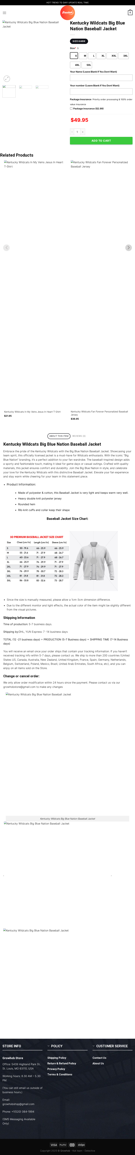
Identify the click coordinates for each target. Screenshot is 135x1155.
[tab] (58, 436)
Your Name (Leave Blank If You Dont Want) (93, 71)
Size (73, 48)
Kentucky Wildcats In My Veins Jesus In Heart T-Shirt (32, 411)
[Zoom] (7, 79)
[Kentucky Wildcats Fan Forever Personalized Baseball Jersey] (101, 283)
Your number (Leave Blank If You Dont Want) (95, 85)
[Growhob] (67, 12)
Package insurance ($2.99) (88, 108)
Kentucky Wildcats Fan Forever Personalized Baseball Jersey (99, 413)
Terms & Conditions (59, 1075)
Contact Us (99, 1058)
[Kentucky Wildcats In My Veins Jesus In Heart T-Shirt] (34, 283)
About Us (98, 1064)
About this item (59, 436)
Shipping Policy (56, 1058)
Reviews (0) (79, 436)
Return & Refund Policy (61, 1064)
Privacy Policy (56, 1069)
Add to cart (101, 140)
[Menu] (4, 13)
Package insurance (80, 99)
